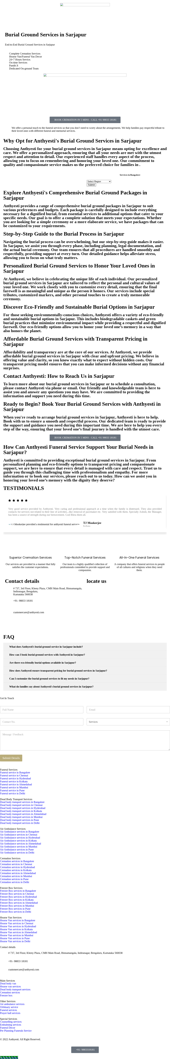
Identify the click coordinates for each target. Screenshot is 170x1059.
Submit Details (11, 758)
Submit (91, 185)
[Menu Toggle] (85, 22)
